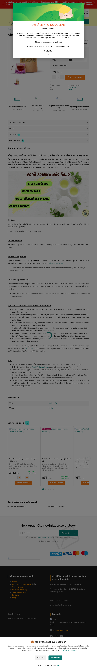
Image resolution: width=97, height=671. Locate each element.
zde (57, 665)
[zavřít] (80, 6)
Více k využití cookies (70, 650)
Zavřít (48, 54)
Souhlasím (55, 657)
